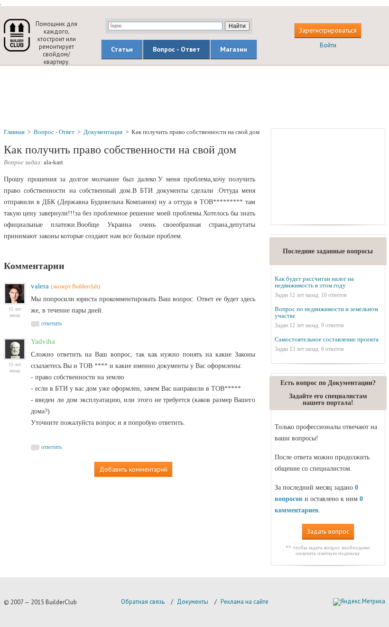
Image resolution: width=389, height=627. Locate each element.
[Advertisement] (194, 96)
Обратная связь (143, 602)
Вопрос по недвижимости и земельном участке (326, 312)
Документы (192, 602)
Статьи (122, 49)
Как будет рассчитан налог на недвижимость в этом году (314, 282)
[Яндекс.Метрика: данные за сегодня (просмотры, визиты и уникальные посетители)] (359, 602)
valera (40, 286)
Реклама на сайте (245, 602)
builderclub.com (17, 35)
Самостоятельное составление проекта (327, 339)
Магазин (233, 49)
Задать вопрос (328, 531)
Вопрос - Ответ (176, 49)
